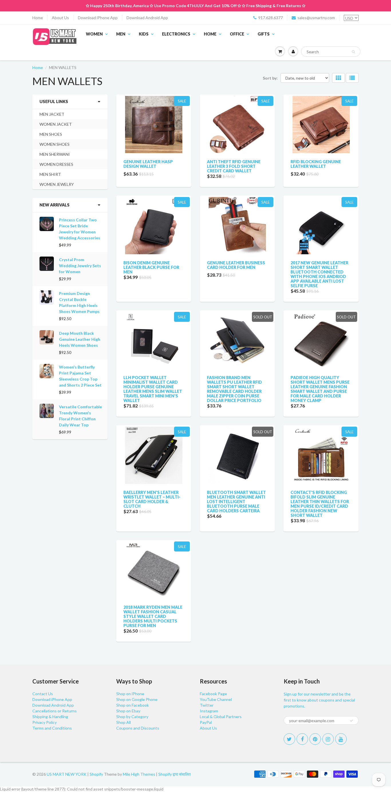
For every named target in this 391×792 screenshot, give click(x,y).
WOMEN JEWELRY (57, 184)
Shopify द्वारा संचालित (174, 774)
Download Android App (147, 17)
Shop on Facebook (132, 705)
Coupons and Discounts (137, 728)
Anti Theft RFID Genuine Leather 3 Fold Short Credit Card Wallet (233, 166)
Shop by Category (132, 716)
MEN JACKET (52, 114)
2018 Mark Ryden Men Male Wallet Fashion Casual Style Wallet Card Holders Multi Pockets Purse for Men (152, 616)
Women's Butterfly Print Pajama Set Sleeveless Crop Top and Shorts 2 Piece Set (80, 376)
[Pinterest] (315, 739)
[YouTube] (341, 739)
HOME (210, 33)
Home (37, 17)
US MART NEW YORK (66, 774)
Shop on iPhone (130, 693)
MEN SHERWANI (55, 154)
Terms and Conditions (52, 728)
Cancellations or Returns (54, 710)
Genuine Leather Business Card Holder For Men (236, 265)
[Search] (353, 51)
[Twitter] (289, 739)
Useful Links (54, 101)
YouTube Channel (216, 699)
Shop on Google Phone (136, 699)
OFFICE (237, 33)
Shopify (96, 774)
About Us (60, 17)
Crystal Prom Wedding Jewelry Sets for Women (80, 265)
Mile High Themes (139, 774)
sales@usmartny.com (316, 17)
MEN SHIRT (50, 174)
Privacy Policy (44, 722)
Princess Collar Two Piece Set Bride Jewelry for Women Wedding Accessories (79, 228)
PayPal (206, 722)
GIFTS (264, 33)
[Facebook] (302, 739)
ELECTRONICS (176, 33)
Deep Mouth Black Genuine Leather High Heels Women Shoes (79, 339)
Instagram (209, 710)
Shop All (123, 722)
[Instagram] (328, 739)
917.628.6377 (270, 17)
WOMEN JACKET (56, 124)
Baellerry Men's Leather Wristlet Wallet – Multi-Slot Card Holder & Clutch (151, 499)
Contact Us (42, 693)
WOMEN (94, 33)
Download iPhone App (98, 17)
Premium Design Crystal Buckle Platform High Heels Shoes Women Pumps (79, 302)
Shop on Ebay (128, 710)
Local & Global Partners (221, 716)
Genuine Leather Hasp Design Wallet (148, 164)
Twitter (207, 705)
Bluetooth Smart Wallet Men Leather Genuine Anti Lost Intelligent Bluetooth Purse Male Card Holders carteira (236, 501)
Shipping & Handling (50, 716)
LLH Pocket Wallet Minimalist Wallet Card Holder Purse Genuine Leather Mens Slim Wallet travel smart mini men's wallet (152, 389)
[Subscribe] (351, 720)
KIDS (144, 33)
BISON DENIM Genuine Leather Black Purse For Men (151, 267)
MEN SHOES (51, 134)
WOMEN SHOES (55, 144)
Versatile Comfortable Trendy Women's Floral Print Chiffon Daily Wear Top (80, 415)
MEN (120, 33)
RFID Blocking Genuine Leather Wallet (316, 164)
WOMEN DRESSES (56, 164)
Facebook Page (213, 693)
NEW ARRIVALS (55, 204)
